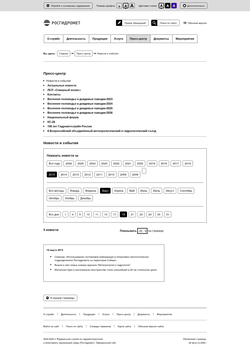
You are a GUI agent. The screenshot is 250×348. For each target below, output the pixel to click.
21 (132, 214)
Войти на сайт (51, 326)
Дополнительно (196, 5)
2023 (104, 163)
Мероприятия (185, 39)
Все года (54, 163)
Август (170, 191)
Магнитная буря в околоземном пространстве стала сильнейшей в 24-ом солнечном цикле (106, 269)
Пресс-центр (138, 39)
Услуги (118, 39)
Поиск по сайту (168, 23)
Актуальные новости (61, 85)
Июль (156, 191)
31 (167, 214)
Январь (74, 191)
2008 (135, 174)
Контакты (54, 94)
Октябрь (54, 198)
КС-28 (51, 122)
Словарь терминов (100, 326)
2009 (123, 174)
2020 (140, 163)
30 (158, 214)
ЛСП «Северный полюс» (64, 90)
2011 (99, 174)
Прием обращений (135, 23)
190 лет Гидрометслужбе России (69, 126)
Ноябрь (69, 198)
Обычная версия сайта (151, 326)
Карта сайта (124, 326)
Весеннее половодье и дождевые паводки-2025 (80, 108)
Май (132, 191)
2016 (188, 163)
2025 (81, 163)
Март (105, 191)
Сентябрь (186, 191)
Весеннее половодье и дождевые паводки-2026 (80, 113)
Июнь (143, 191)
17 (114, 214)
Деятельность (76, 39)
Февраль (90, 191)
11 (96, 214)
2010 (111, 174)
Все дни (54, 214)
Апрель (118, 191)
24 (150, 214)
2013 (76, 174)
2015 (52, 174)
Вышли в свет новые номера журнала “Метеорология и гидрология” (93, 265)
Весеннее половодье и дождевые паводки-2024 (80, 103)
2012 (88, 174)
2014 (64, 174)
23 (141, 214)
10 (88, 214)
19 (123, 214)
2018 (164, 163)
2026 (69, 163)
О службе (53, 39)
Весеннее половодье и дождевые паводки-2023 (80, 99)
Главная (63, 53)
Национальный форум (63, 117)
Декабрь (85, 198)
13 (105, 214)
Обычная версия (197, 23)
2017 (176, 163)
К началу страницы (62, 298)
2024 (92, 163)
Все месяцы (56, 191)
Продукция (99, 39)
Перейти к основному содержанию (70, 5)
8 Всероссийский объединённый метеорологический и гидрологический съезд (101, 131)
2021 (128, 163)
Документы (161, 39)
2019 (152, 163)
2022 (116, 163)
